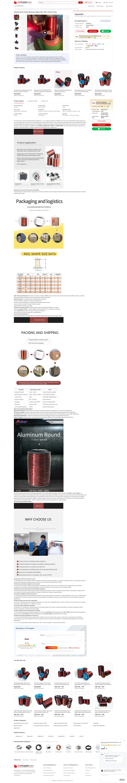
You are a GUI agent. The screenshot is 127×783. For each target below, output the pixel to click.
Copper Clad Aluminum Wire (60, 723)
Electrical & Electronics (22, 8)
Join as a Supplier (47, 767)
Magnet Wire (17, 728)
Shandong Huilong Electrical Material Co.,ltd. (90, 36)
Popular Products (18, 725)
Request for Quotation (68, 767)
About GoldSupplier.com (90, 767)
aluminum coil (19, 736)
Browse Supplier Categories (69, 772)
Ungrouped (96, 723)
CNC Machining (33, 759)
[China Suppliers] (23, 2)
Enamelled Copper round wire (61, 725)
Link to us (87, 772)
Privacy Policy (88, 775)
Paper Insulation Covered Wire (80, 723)
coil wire (81, 736)
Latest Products (67, 775)
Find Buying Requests (48, 770)
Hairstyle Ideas (25, 759)
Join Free (111, 2)
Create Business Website (48, 775)
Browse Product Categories (69, 770)
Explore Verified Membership (49, 772)
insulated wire (61, 736)
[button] (67, 32)
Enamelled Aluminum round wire (41, 725)
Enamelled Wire (77, 725)
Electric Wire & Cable (44, 8)
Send (122, 779)
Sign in (107, 2)
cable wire (50, 736)
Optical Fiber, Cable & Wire (33, 8)
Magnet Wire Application (99, 725)
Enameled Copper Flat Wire (40, 723)
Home (15, 8)
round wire (72, 736)
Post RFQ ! (75, 648)
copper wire (30, 736)
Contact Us (87, 770)
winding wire (40, 736)
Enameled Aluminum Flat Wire (21, 723)
